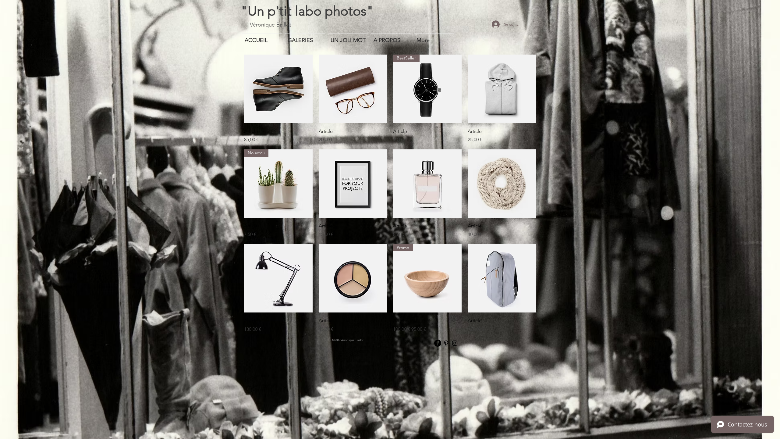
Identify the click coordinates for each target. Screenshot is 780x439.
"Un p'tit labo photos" (307, 11)
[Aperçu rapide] (278, 89)
